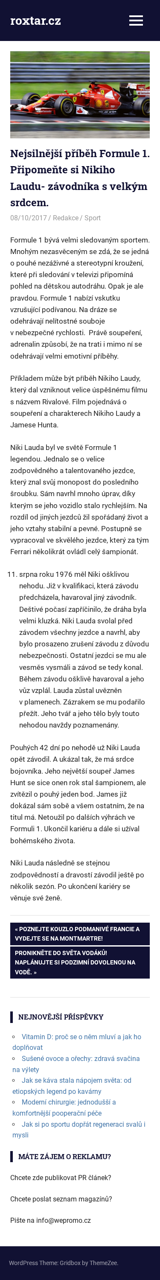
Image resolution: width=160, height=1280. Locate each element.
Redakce (66, 218)
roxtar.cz (35, 20)
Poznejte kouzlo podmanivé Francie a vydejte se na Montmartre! (77, 933)
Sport (92, 218)
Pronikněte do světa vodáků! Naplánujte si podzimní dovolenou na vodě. (75, 962)
